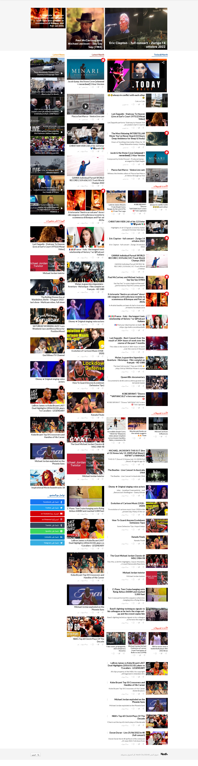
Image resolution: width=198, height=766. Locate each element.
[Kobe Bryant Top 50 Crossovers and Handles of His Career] (157, 695)
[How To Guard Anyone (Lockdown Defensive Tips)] (157, 532)
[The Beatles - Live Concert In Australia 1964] (157, 482)
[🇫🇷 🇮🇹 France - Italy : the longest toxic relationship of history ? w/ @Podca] (157, 328)
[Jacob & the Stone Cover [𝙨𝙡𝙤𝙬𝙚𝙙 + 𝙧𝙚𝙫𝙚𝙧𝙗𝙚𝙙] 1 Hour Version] (157, 165)
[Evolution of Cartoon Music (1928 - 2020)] (157, 515)
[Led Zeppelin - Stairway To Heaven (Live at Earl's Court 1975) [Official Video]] (157, 126)
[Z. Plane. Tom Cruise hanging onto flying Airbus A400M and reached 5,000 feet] (157, 601)
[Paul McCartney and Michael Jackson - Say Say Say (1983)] (85, 28)
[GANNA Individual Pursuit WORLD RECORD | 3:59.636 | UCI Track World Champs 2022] (157, 268)
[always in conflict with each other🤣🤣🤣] (157, 107)
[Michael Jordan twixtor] (157, 585)
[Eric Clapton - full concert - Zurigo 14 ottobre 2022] (136, 28)
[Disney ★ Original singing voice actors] (157, 499)
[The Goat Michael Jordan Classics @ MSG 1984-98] (157, 568)
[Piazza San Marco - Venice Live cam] (157, 182)
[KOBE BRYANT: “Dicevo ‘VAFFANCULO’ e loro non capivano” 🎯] (157, 406)
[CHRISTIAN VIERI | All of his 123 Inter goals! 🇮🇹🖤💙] (157, 234)
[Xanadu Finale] (157, 549)
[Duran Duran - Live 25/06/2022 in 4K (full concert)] (157, 745)
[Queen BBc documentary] (157, 389)
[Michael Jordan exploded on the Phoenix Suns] (157, 712)
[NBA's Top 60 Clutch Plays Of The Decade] (157, 728)
